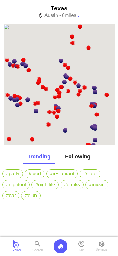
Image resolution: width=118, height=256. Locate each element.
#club (31, 195)
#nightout (16, 184)
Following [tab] (77, 156)
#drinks (72, 184)
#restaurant (62, 173)
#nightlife (45, 184)
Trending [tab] (39, 156)
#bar (11, 195)
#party (12, 173)
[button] (91, 106)
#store (90, 173)
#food (35, 173)
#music (96, 184)
